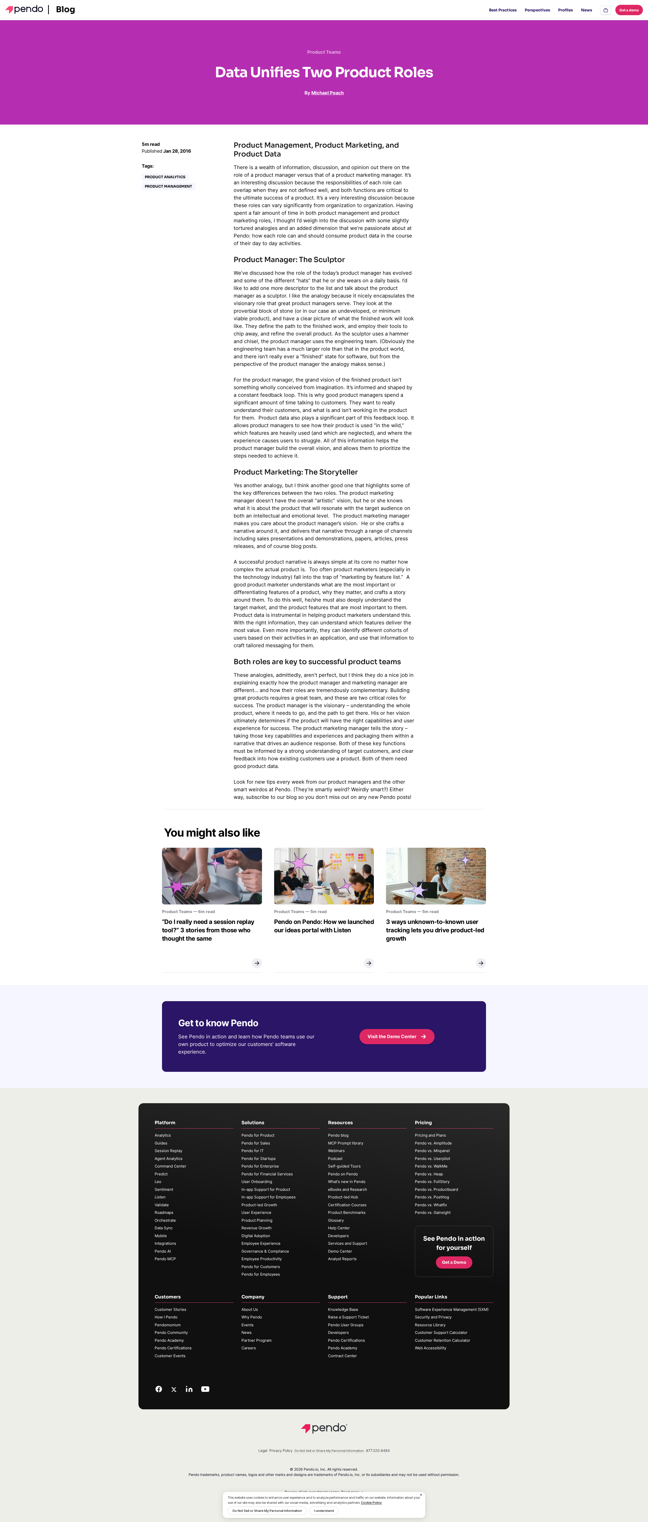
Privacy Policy (281, 1450)
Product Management (168, 186)
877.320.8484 (378, 1450)
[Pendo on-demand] (605, 10)
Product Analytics (165, 177)
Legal (262, 1450)
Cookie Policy (371, 1502)
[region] (324, 1505)
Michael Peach (327, 92)
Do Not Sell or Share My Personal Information (267, 1511)
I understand (324, 1511)
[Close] (421, 1494)
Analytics (163, 1135)
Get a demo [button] (629, 10)
